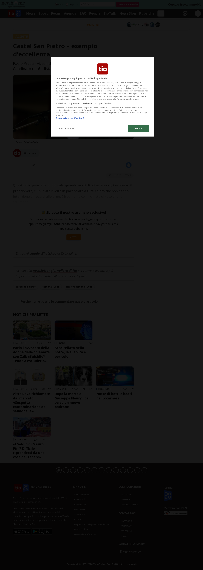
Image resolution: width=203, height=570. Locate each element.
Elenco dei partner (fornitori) (70, 118)
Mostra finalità (67, 128)
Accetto (139, 128)
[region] (102, 97)
